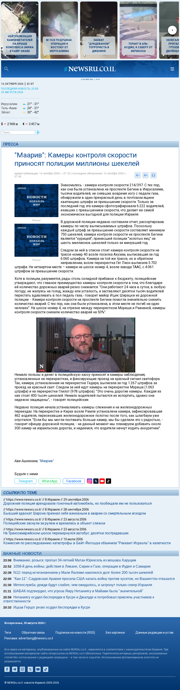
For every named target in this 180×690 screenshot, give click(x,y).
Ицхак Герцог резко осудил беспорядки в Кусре (51, 607)
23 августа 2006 (74, 519)
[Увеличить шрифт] (145, 175)
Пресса (10, 144)
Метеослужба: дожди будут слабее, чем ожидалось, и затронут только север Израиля (82, 585)
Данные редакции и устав (154, 632)
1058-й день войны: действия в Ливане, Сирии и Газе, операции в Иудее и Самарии (82, 566)
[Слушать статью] (158, 175)
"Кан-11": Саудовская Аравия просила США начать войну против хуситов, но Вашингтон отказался (94, 579)
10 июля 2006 (73, 539)
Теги (7, 632)
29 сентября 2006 (76, 499)
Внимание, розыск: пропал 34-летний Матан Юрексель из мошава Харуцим (74, 560)
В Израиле (52, 499)
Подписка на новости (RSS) (75, 632)
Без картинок (115, 632)
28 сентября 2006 (76, 509)
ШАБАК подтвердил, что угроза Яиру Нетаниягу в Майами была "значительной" (78, 591)
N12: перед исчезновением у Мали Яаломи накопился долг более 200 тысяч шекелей (83, 572)
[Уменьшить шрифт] (137, 175)
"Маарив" (46, 461)
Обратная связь (33, 632)
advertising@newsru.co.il (35, 638)
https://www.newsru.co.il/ (23, 499)
